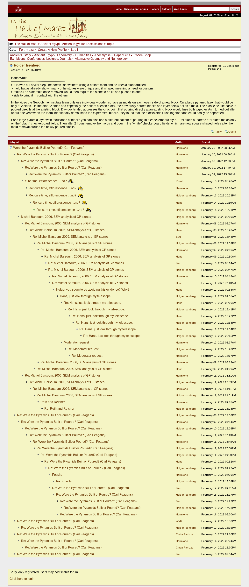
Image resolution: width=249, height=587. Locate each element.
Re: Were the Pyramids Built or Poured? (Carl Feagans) (55, 154)
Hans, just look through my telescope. (85, 296)
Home (118, 9)
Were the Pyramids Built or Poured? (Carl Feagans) (48, 147)
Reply (218, 131)
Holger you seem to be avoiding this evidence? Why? (92, 289)
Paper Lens (122, 55)
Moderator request (76, 342)
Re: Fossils (64, 481)
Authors (166, 9)
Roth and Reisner (52, 402)
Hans (179, 161)
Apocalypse (102, 55)
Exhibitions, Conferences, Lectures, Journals (41, 58)
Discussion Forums (136, 9)
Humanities (83, 55)
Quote (232, 131)
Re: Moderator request (83, 349)
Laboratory (64, 55)
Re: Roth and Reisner (59, 408)
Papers (155, 9)
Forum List (26, 49)
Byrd (178, 236)
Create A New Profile (52, 49)
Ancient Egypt (43, 55)
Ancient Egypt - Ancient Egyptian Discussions (71, 44)
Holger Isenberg (27, 65)
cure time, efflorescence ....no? (46, 181)
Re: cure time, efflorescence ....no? (53, 188)
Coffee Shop (142, 55)
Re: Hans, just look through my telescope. (92, 302)
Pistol (179, 181)
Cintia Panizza (184, 534)
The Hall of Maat (26, 44)
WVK (179, 521)
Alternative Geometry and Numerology (101, 58)
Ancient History (20, 55)
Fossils (57, 474)
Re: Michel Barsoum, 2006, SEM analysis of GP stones (63, 223)
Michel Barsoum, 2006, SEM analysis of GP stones (56, 216)
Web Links (180, 9)
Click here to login (22, 578)
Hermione (182, 147)
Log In (75, 49)
